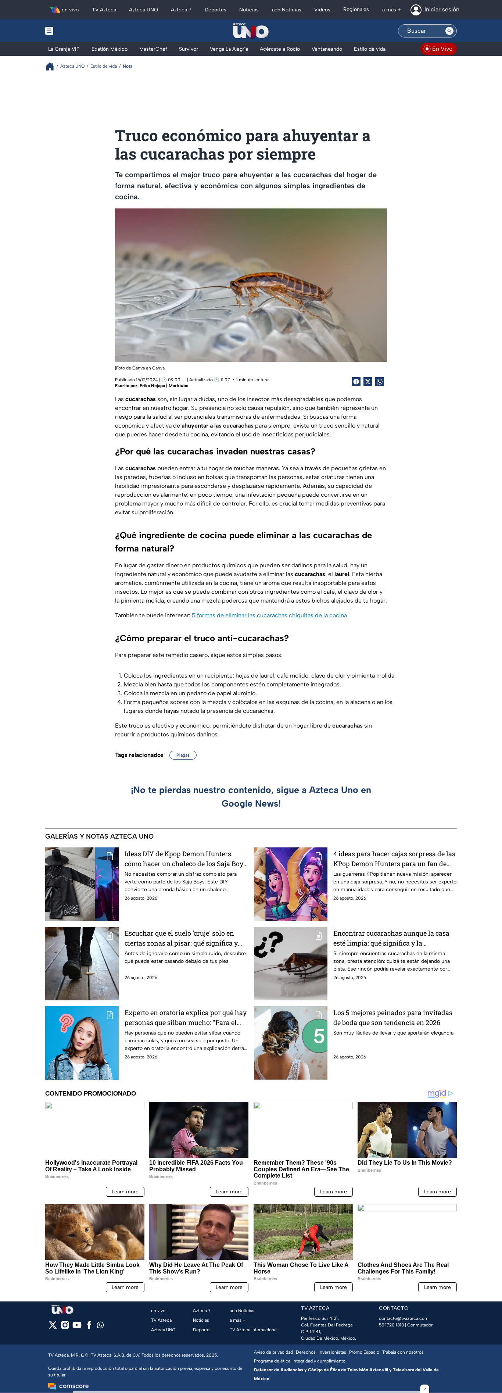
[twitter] (52, 1327)
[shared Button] (379, 381)
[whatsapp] (100, 1326)
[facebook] (89, 1327)
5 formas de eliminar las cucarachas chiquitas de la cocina (269, 615)
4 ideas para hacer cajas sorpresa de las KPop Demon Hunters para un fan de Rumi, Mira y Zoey (394, 859)
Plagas (183, 755)
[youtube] (77, 1327)
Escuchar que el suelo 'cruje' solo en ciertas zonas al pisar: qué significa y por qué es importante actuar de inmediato (181, 938)
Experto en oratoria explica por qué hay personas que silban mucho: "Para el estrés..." (186, 1018)
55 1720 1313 (391, 1325)
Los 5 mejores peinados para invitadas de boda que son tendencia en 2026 (392, 1017)
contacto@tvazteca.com (404, 1318)
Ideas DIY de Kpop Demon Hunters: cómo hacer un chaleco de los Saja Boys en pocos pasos (186, 859)
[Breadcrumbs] (52, 66)
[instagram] (64, 1327)
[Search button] (449, 31)
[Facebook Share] (356, 381)
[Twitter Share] (367, 381)
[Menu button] (74, 30)
